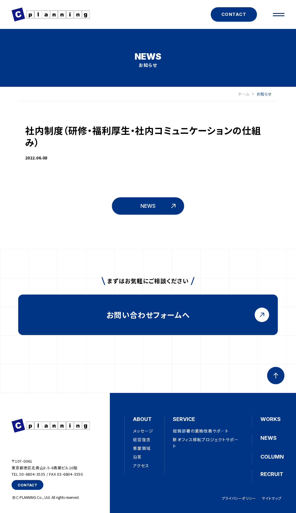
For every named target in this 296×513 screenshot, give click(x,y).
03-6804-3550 (70, 474)
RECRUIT (271, 474)
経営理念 (142, 439)
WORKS (270, 419)
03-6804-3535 (32, 474)
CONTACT (233, 14)
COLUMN (272, 457)
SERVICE (184, 419)
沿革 (137, 457)
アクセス (141, 465)
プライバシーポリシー (239, 498)
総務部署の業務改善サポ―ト (201, 431)
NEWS (268, 438)
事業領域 (142, 448)
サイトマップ (272, 498)
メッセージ (143, 431)
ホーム (243, 94)
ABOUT (142, 419)
